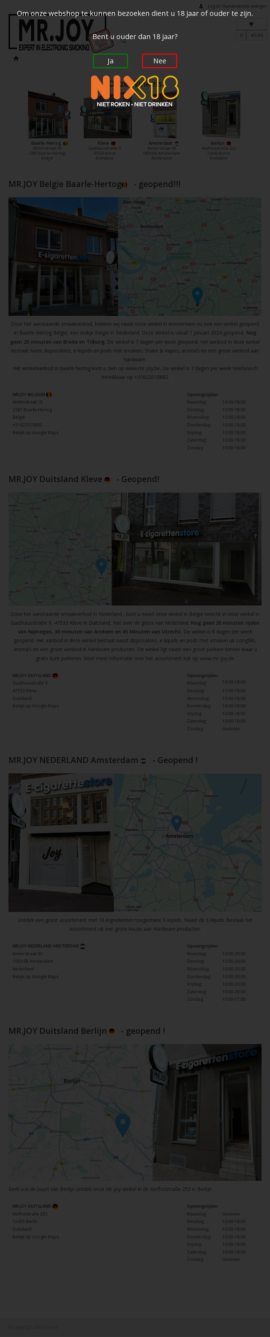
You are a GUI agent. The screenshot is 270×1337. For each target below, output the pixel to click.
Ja (111, 60)
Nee (159, 60)
